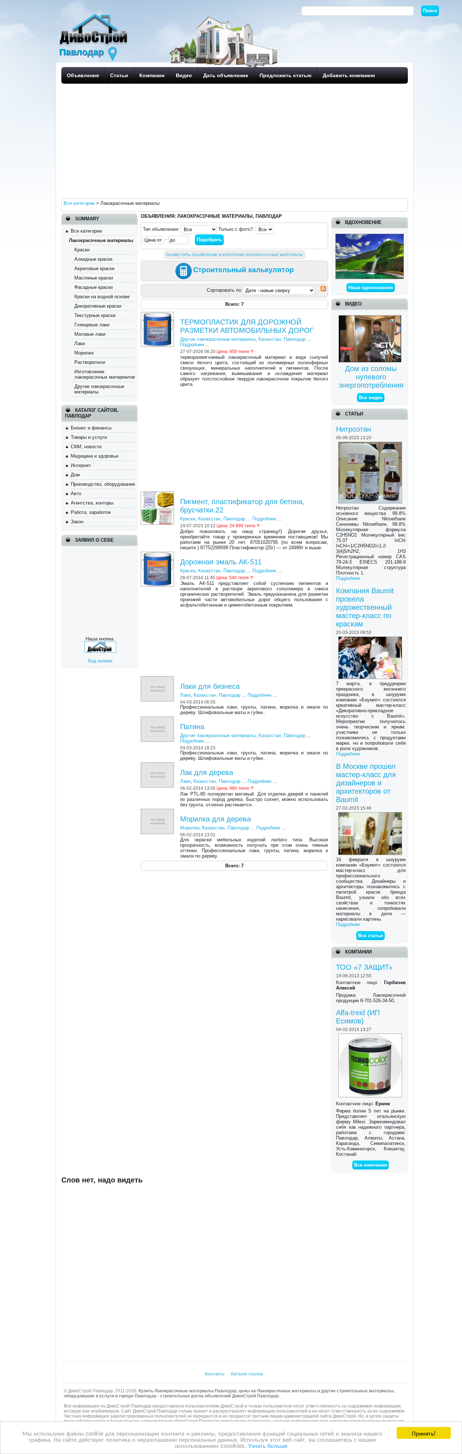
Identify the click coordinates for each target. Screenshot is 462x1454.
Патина (192, 727)
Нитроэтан (353, 429)
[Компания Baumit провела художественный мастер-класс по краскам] (371, 639)
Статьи (119, 75)
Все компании (370, 1165)
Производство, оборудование (103, 484)
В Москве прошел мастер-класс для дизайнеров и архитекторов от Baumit (366, 782)
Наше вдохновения (370, 287)
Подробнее (348, 578)
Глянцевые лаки (91, 324)
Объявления (83, 75)
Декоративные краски (97, 306)
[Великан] (369, 236)
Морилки (83, 353)
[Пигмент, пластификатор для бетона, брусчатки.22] (158, 494)
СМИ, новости (86, 446)
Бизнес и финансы (91, 428)
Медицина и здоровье (94, 456)
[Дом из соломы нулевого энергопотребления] (371, 318)
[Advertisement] (232, 140)
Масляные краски (93, 278)
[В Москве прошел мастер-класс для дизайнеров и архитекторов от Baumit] (371, 815)
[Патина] (158, 719)
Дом (75, 474)
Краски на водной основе (102, 296)
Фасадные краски (93, 287)
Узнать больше (267, 1445)
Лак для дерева (206, 772)
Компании (152, 75)
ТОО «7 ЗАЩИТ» (364, 967)
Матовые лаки (89, 334)
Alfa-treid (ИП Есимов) (358, 1017)
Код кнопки (100, 661)
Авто (76, 493)
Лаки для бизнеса (210, 686)
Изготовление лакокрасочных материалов (104, 374)
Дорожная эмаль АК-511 (221, 562)
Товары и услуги (89, 437)
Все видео (371, 397)
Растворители (89, 362)
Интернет (81, 465)
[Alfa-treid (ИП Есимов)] (371, 1036)
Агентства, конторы (92, 503)
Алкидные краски (93, 259)
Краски (82, 249)
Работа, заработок (91, 512)
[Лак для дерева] (158, 765)
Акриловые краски (94, 268)
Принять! (424, 1432)
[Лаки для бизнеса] (158, 679)
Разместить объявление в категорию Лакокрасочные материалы (234, 255)
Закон (77, 521)
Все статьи (370, 935)
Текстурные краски (95, 315)
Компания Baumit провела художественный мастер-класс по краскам (365, 607)
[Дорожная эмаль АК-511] (158, 554)
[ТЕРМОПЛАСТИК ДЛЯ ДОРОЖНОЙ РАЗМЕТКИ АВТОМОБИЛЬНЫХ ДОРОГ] (158, 314)
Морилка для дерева (215, 819)
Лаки (79, 343)
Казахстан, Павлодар (281, 339)
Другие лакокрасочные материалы (218, 339)
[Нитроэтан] (371, 444)
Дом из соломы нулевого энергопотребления (371, 377)
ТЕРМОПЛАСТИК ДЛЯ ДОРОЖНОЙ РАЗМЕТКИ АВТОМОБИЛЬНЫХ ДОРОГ (247, 326)
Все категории (86, 231)
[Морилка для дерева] (158, 811)
